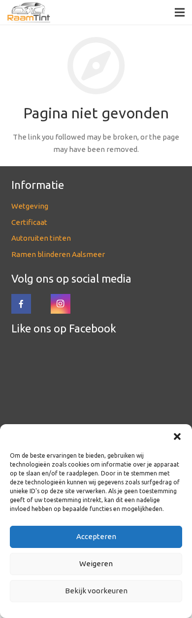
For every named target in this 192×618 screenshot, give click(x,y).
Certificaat (29, 222)
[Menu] (180, 12)
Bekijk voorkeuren (96, 590)
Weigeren (96, 563)
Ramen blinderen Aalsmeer (58, 254)
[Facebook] (21, 304)
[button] (177, 436)
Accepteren (96, 536)
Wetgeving (29, 206)
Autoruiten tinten (41, 238)
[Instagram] (60, 304)
